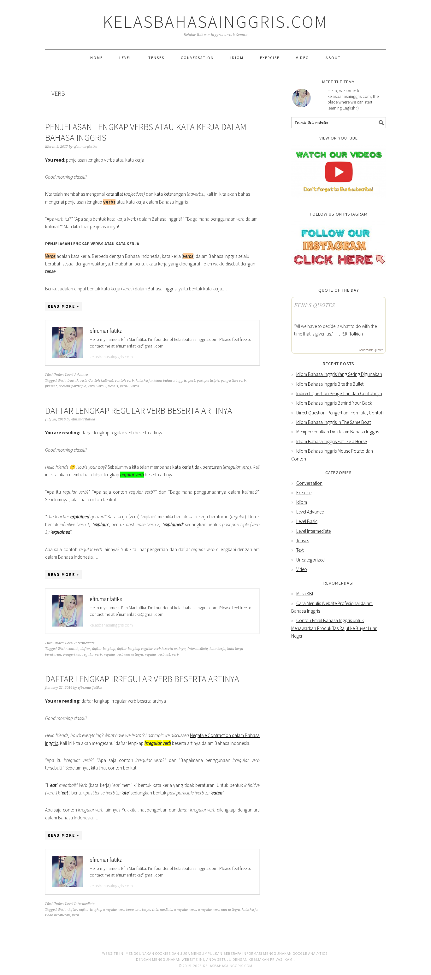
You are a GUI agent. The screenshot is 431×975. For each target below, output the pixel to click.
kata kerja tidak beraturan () (211, 467)
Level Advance (76, 375)
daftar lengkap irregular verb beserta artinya (114, 909)
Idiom (301, 502)
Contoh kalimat (100, 380)
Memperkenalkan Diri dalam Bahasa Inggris (337, 432)
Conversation (309, 483)
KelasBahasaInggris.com (215, 22)
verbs (135, 386)
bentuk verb (77, 380)
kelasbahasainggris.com (111, 357)
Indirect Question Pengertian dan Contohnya (339, 393)
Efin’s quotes (314, 305)
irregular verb (185, 909)
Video (301, 569)
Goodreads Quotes (371, 350)
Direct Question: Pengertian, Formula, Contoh (340, 413)
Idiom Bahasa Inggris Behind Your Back (334, 403)
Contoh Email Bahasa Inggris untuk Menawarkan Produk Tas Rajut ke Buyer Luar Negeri (334, 628)
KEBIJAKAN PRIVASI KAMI (271, 959)
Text (300, 550)
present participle (72, 386)
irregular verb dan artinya (219, 909)
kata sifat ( (125, 194)
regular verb (92, 654)
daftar (85, 649)
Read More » (63, 306)
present (51, 386)
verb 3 (113, 386)
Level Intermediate (79, 643)
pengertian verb (233, 380)
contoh (73, 649)
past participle (208, 380)
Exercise (303, 493)
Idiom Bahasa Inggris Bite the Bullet (329, 384)
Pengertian (71, 654)
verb (91, 386)
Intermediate (197, 649)
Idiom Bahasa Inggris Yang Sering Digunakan (339, 374)
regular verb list (157, 654)
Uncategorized (310, 560)
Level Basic (306, 521)
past (191, 380)
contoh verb (124, 380)
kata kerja (217, 649)
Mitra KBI (304, 594)
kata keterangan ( (171, 194)
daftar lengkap (103, 649)
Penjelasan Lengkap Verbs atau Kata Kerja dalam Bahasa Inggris (145, 132)
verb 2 (101, 386)
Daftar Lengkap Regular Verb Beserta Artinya (138, 410)
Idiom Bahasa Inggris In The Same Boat (333, 422)
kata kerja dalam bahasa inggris (161, 380)
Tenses (302, 541)
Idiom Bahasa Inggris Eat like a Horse (331, 441)
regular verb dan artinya (123, 654)
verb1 (124, 386)
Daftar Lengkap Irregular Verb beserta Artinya (142, 679)
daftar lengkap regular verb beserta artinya (151, 649)
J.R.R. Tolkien (350, 334)
